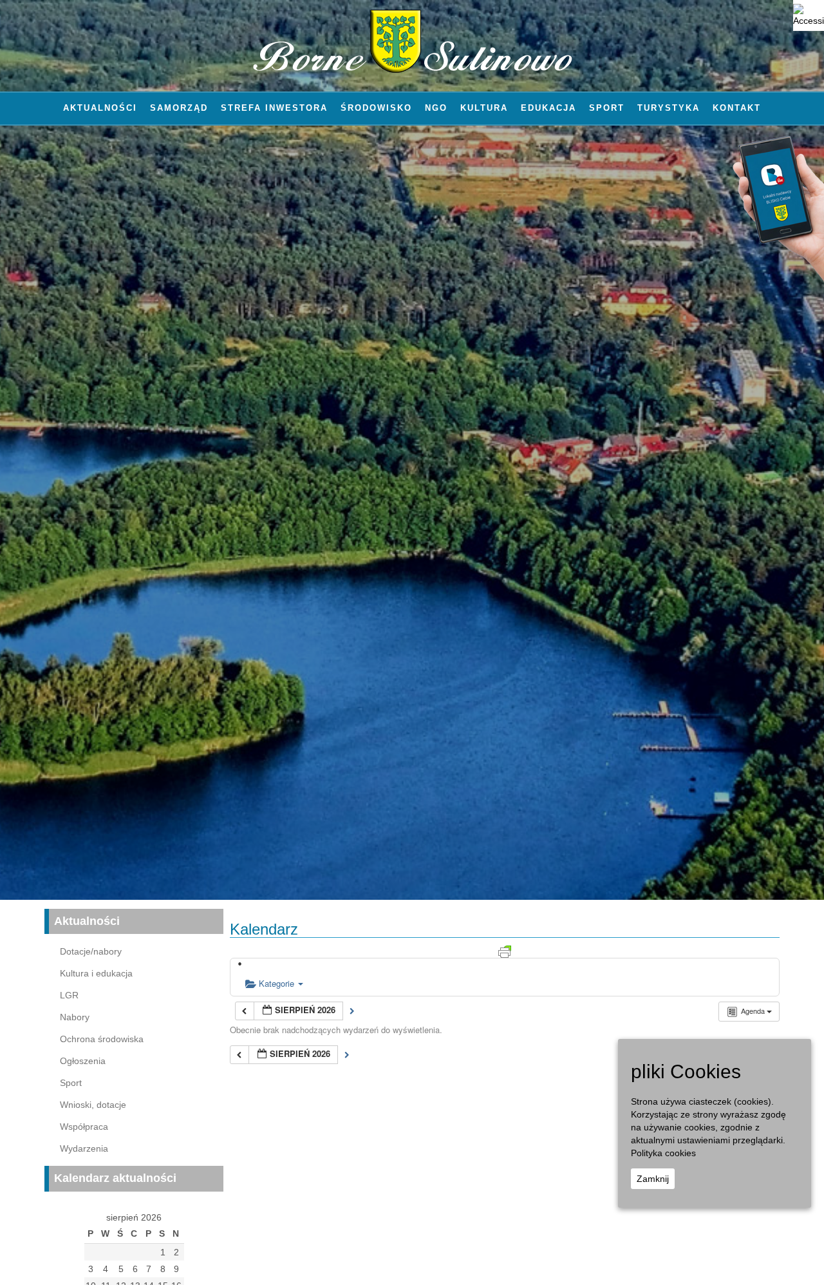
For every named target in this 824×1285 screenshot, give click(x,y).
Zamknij (653, 1179)
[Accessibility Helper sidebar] (808, 15)
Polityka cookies (663, 1153)
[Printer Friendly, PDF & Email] (504, 951)
